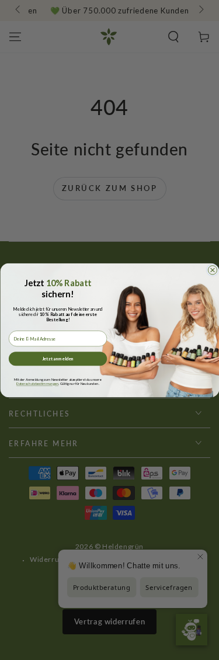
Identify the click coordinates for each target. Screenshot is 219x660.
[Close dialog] (212, 269)
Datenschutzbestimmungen (37, 383)
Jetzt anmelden (57, 358)
